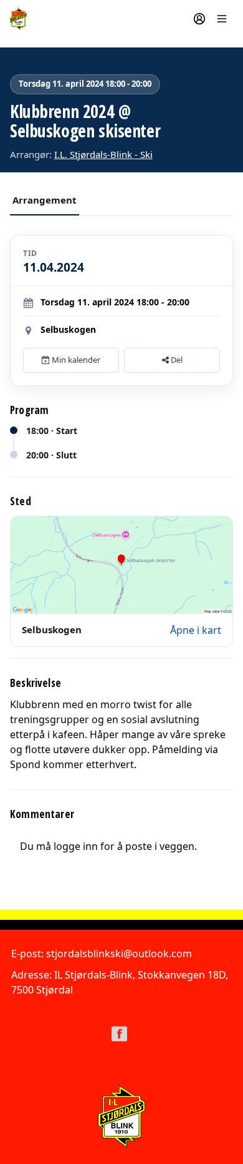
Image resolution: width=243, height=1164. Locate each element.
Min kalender (75, 359)
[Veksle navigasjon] (222, 18)
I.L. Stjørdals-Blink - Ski (103, 154)
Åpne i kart (195, 630)
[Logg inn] (199, 18)
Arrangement (44, 200)
